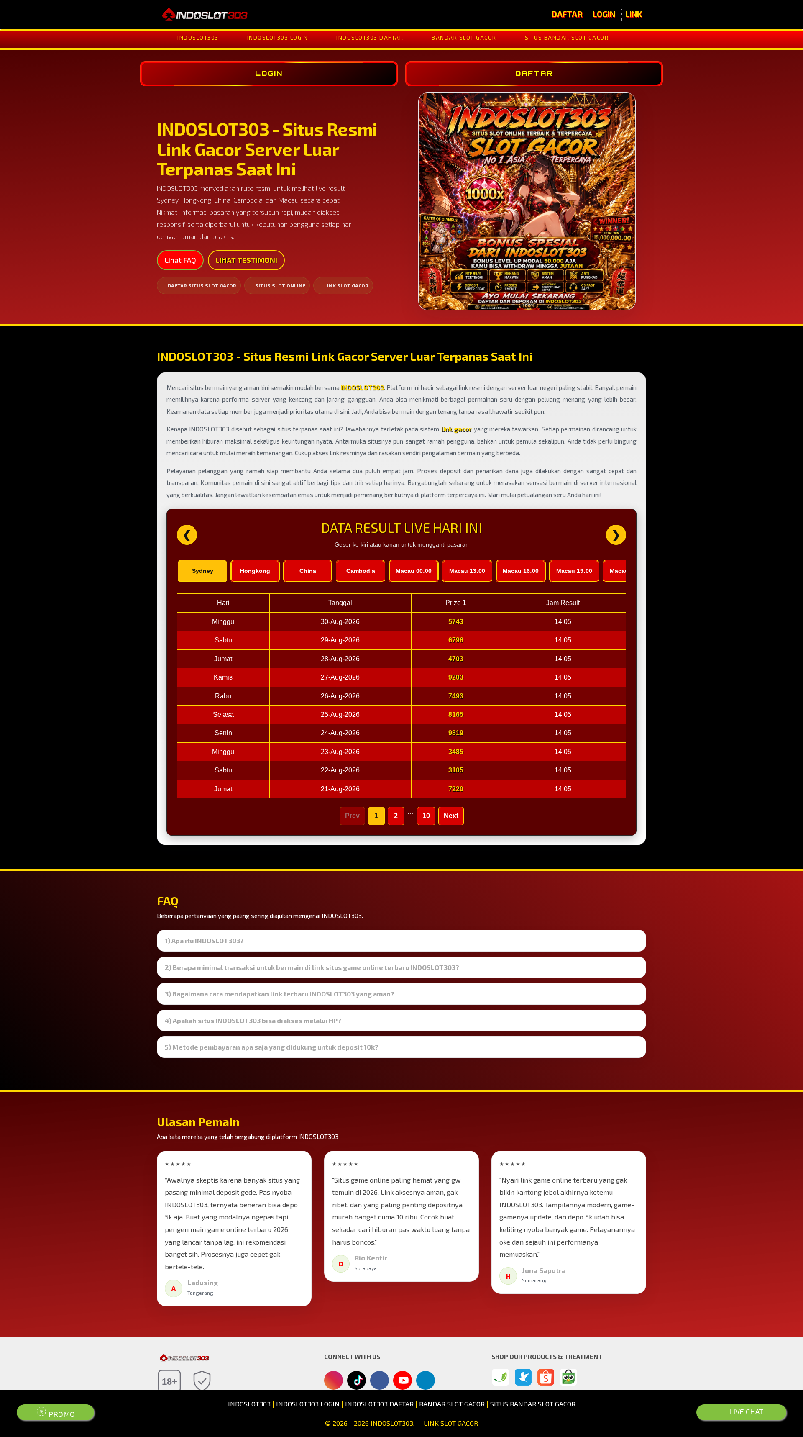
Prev (352, 815)
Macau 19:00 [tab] (574, 570)
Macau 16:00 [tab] (521, 570)
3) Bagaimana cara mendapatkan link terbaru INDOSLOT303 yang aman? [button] (279, 994)
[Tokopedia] (568, 1377)
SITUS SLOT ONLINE (280, 285)
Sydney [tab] (202, 570)
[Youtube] (403, 1382)
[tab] (401, 940)
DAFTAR (567, 14)
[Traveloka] (523, 1377)
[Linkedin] (426, 1378)
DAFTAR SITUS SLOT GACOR (202, 285)
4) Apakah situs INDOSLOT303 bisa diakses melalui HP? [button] (253, 1020)
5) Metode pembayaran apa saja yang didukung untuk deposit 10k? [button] (271, 1047)
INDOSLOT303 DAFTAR (369, 37)
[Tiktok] (357, 1383)
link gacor (456, 429)
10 (426, 815)
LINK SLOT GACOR (346, 285)
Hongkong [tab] (255, 570)
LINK (633, 14)
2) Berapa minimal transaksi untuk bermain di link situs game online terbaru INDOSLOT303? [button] (312, 967)
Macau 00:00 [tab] (414, 570)
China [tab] (307, 570)
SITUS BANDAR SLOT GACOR (567, 37)
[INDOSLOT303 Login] (500, 1377)
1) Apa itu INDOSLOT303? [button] (204, 940)
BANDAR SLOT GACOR (464, 37)
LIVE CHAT (745, 1411)
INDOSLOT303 (198, 37)
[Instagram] (333, 1381)
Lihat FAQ (180, 259)
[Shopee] (545, 1377)
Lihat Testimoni (246, 259)
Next (451, 815)
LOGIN (604, 14)
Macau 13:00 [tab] (467, 570)
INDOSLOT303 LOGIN (277, 37)
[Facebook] (379, 1381)
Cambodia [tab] (360, 570)
